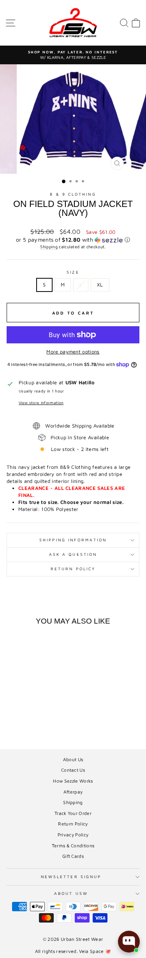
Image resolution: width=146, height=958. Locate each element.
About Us (73, 759)
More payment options (72, 352)
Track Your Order (73, 813)
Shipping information (73, 539)
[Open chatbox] (129, 942)
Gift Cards (73, 856)
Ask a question (73, 554)
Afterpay (73, 791)
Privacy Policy (73, 834)
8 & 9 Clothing (73, 194)
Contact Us (73, 769)
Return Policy (73, 568)
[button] (73, 240)
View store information (41, 402)
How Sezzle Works (73, 780)
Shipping (49, 246)
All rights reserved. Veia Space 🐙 (73, 951)
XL (100, 285)
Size (73, 272)
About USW (71, 893)
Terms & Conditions (73, 845)
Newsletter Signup (71, 876)
